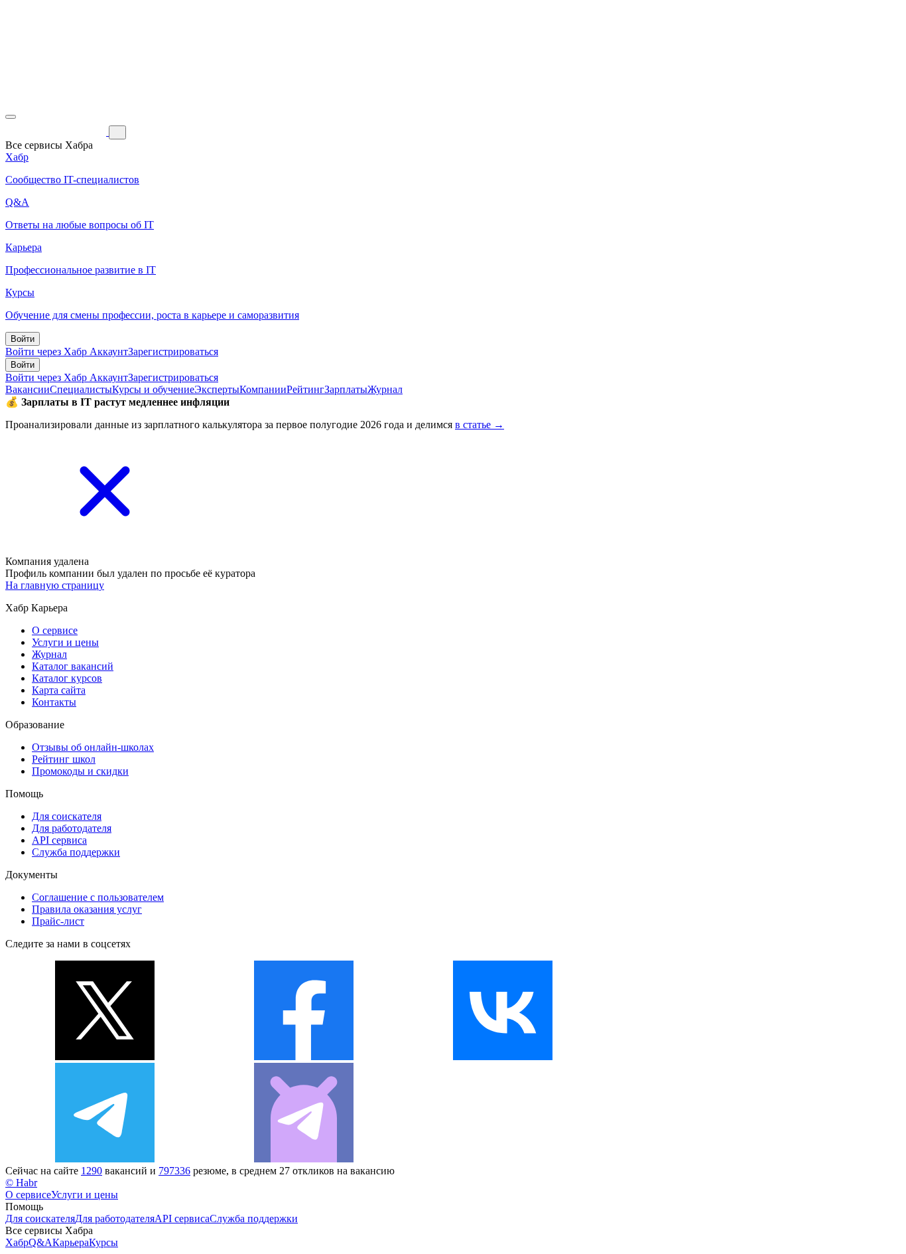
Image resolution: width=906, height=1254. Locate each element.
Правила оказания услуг (87, 909)
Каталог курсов (67, 678)
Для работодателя (71, 828)
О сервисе (55, 630)
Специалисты (81, 389)
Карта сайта (59, 690)
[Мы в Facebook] (303, 1056)
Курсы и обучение (153, 389)
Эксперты (216, 389)
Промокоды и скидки (80, 771)
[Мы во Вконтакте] (502, 1056)
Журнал (385, 389)
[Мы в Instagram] (701, 1056)
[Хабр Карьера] (57, 131)
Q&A (40, 1242)
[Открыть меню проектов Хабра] (10, 117)
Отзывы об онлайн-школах (93, 747)
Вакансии (27, 389)
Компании (263, 389)
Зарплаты (345, 389)
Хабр (17, 1242)
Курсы (103, 1242)
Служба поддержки (76, 852)
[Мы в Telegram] (104, 1158)
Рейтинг (305, 389)
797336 (174, 1170)
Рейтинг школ (64, 759)
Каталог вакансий (72, 666)
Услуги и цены (65, 642)
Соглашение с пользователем (98, 897)
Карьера (70, 1242)
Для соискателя (66, 816)
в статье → (479, 424)
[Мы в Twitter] (104, 1056)
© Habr (21, 1182)
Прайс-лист (58, 921)
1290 (91, 1170)
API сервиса (59, 840)
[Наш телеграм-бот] (303, 1158)
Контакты (54, 702)
